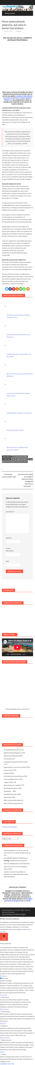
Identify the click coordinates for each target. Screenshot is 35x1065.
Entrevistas (7, 759)
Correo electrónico (10, 549)
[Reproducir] (4, 654)
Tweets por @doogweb (9, 827)
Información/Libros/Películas (14, 776)
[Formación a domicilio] (17, 618)
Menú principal (10, 13)
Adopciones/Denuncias (11, 756)
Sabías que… (8, 791)
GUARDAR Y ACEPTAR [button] (7, 1064)
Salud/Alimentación (10, 794)
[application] (17, 647)
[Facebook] (10, 289)
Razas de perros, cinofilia (12, 785)
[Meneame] (17, 289)
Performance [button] (4, 1009)
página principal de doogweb (18, 900)
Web (7, 561)
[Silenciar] (27, 654)
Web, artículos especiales (12, 803)
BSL (13, 459)
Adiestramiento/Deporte (12, 753)
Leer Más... (3, 932)
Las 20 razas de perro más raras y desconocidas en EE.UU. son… (17, 852)
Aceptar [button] (28, 929)
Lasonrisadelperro (10, 850)
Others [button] (2, 1052)
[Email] (20, 289)
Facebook (27, 901)
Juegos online (8, 782)
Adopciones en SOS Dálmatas (20, 864)
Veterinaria (7, 797)
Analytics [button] (3, 1023)
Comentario (10, 512)
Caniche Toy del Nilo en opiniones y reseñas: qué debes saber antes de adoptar (16, 874)
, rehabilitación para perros (15, 860)
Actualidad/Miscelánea (20, 456)
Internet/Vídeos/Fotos (11, 779)
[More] (28, 289)
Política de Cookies (20, 914)
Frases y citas (8, 770)
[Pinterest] (13, 289)
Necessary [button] (3, 976)
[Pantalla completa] (31, 654)
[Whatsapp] (24, 289)
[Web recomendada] (17, 729)
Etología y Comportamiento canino (16, 762)
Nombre (9, 538)
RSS (22, 910)
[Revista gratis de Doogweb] (17, 687)
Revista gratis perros (11, 788)
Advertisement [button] (5, 1038)
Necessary (5, 978)
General (6, 773)
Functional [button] (3, 995)
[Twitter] (6, 289)
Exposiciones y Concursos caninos (15, 767)
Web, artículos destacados (12, 800)
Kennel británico (22, 459)
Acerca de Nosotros (8, 914)
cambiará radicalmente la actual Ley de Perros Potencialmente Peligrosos (18, 98)
